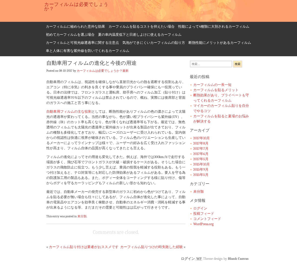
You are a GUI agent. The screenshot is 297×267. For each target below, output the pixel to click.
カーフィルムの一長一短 (212, 85)
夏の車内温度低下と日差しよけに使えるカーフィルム (140, 35)
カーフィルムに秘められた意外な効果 (75, 27)
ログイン (200, 208)
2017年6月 (201, 154)
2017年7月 (201, 149)
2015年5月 (201, 175)
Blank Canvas (238, 259)
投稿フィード (203, 214)
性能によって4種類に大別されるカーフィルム (213, 27)
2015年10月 (201, 164)
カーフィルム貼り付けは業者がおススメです (83, 247)
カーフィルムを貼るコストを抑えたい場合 (141, 27)
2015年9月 (201, 170)
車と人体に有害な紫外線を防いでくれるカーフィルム (87, 51)
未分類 (82, 216)
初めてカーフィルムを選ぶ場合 (70, 35)
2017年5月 (201, 159)
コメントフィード (207, 219)
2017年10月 (201, 138)
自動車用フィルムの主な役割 (69, 112)
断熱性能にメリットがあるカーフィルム (220, 43)
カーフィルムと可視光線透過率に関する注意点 (82, 43)
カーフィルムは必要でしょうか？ (76, 7)
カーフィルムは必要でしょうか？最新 (102, 70)
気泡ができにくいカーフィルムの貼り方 (153, 43)
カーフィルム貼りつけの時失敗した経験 (151, 247)
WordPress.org (203, 224)
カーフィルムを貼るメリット (216, 90)
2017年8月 (201, 143)
